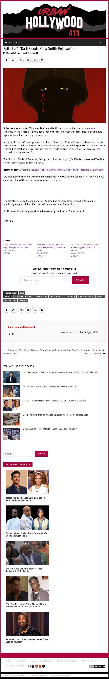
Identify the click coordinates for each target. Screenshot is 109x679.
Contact (22, 660)
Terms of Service (66, 660)
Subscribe (80, 280)
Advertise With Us (42, 660)
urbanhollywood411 (29, 53)
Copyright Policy (15, 666)
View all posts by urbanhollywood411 (81, 332)
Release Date (10, 300)
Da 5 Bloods (55, 297)
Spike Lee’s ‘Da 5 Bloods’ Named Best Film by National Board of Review (84, 247)
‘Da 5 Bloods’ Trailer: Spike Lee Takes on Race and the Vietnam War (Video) (52, 247)
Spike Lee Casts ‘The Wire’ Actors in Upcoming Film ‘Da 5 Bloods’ (17, 246)
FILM (22, 293)
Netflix (100, 297)
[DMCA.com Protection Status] (97, 666)
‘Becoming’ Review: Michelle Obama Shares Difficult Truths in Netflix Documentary (61, 169)
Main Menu (13, 42)
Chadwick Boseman (23, 297)
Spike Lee (23, 300)
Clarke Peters (40, 297)
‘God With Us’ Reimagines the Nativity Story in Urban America (50, 386)
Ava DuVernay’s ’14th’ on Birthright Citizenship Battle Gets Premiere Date (55, 414)
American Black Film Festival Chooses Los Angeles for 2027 (50, 429)
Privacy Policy (89, 660)
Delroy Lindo (69, 297)
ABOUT (9, 660)
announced (90, 128)
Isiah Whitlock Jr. (86, 297)
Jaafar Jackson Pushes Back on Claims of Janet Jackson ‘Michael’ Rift (54, 400)
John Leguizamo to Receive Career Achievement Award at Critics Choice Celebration (61, 372)
